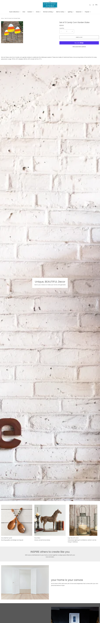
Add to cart (79, 37)
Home (2, 18)
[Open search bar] (90, 5)
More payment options (79, 46)
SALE (24, 12)
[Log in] (93, 4)
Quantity (61, 28)
